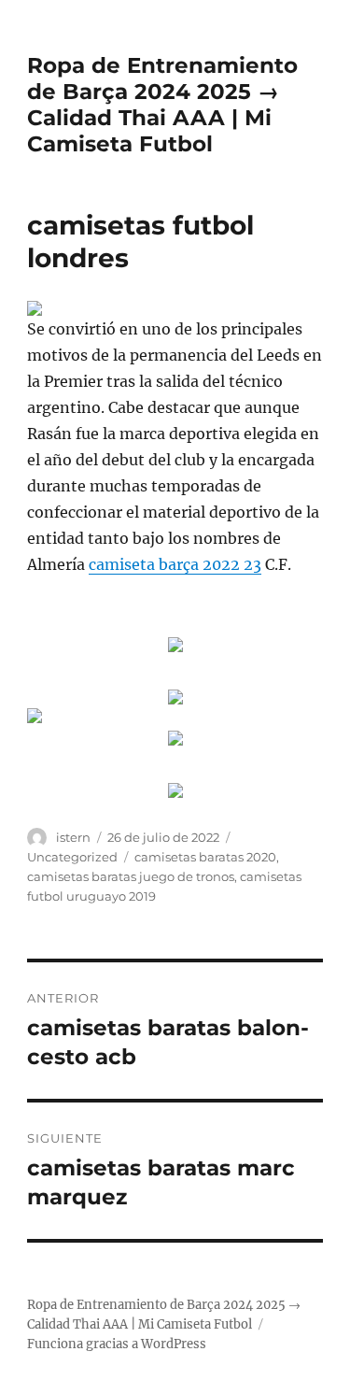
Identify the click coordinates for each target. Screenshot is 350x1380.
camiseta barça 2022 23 (175, 564)
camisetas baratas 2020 (205, 856)
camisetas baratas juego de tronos (130, 876)
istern (73, 837)
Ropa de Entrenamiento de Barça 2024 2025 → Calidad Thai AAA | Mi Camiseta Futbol (162, 104)
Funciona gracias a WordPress (116, 1344)
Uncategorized (72, 856)
